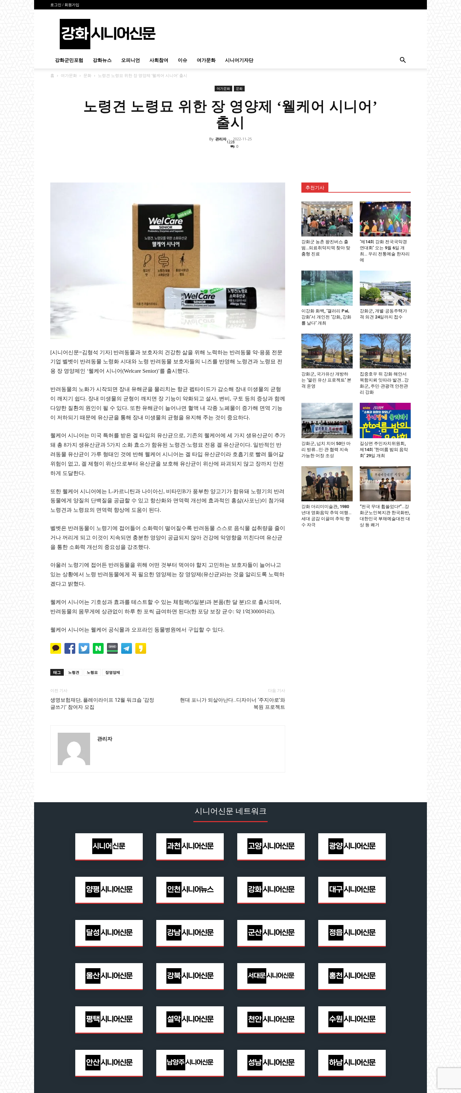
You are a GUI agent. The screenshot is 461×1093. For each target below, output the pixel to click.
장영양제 (112, 672)
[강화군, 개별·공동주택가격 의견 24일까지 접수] (385, 288)
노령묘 (92, 672)
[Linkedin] (230, 160)
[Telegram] (246, 160)
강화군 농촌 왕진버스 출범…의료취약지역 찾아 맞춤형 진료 (325, 247)
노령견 (73, 672)
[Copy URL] (261, 160)
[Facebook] (199, 160)
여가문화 (206, 60)
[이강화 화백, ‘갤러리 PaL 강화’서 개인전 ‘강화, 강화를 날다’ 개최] (327, 288)
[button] (403, 61)
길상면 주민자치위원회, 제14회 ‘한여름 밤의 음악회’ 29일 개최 (384, 449)
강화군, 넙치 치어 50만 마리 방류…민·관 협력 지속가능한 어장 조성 (326, 449)
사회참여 (159, 60)
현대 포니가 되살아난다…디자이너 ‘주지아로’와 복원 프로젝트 (232, 703)
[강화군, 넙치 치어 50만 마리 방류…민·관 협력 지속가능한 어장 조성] (327, 420)
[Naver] (184, 160)
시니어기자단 (239, 60)
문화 (87, 75)
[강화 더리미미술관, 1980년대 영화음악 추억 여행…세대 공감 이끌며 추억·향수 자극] (327, 483)
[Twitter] (215, 160)
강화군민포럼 (69, 60)
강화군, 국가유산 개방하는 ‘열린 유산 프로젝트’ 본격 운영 (326, 380)
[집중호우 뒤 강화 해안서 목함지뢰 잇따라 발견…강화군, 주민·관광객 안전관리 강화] (385, 351)
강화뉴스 (102, 60)
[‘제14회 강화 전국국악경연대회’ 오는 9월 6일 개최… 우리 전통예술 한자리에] (385, 218)
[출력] (277, 160)
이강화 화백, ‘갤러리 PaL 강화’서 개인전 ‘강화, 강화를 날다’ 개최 (326, 317)
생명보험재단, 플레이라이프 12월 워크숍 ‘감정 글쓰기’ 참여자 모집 (102, 703)
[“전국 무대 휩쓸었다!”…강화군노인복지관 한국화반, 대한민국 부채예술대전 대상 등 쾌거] (385, 483)
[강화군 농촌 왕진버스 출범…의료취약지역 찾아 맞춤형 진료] (327, 218)
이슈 (182, 60)
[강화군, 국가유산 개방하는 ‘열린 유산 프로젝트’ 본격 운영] (327, 351)
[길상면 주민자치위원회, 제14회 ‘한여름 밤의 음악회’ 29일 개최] (385, 420)
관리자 (220, 138)
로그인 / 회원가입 (64, 5)
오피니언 (130, 60)
